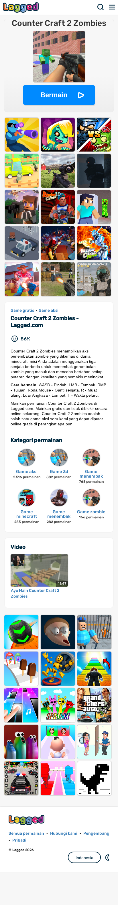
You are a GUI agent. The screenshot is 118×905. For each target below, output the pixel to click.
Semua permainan (26, 833)
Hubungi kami (63, 833)
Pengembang (96, 833)
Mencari (101, 7)
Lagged (21, 7)
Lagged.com (27, 820)
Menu (112, 7)
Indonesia (84, 857)
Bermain (54, 95)
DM (108, 857)
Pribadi (19, 840)
